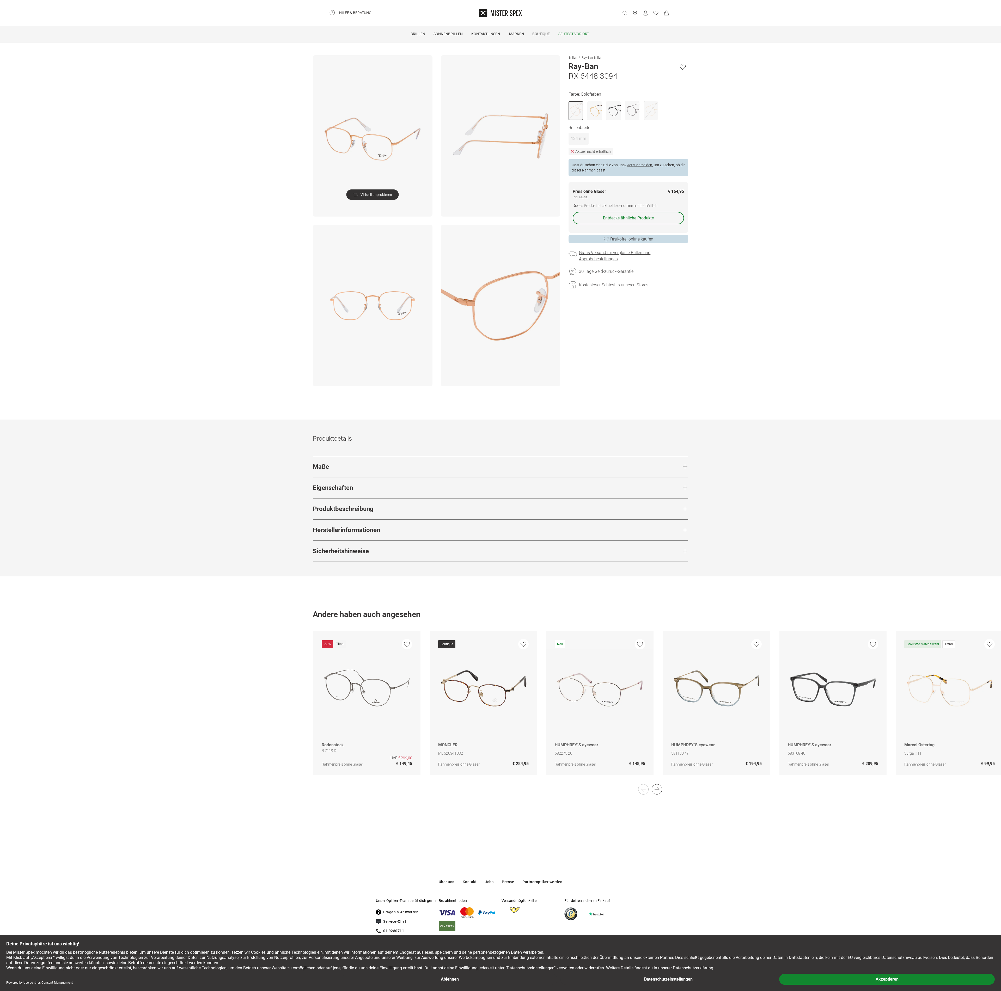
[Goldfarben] (576, 110)
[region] (500, 708)
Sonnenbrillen (448, 34)
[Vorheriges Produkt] (643, 789)
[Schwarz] (613, 110)
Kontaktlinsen (485, 34)
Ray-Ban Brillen (592, 57)
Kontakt (470, 882)
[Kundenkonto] (645, 13)
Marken (516, 34)
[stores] (635, 13)
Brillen (418, 34)
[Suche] (624, 13)
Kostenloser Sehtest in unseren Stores (613, 285)
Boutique (541, 34)
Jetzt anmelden (639, 165)
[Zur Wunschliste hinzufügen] (682, 67)
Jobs (489, 882)
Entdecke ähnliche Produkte (628, 218)
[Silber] (632, 110)
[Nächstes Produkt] (657, 789)
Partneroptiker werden (542, 882)
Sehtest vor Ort (573, 34)
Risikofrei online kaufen (631, 239)
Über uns (446, 882)
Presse (508, 882)
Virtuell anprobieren (376, 195)
